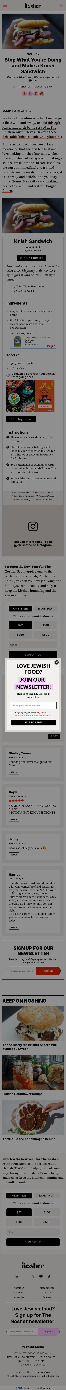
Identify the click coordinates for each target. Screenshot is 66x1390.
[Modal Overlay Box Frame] (33, 695)
